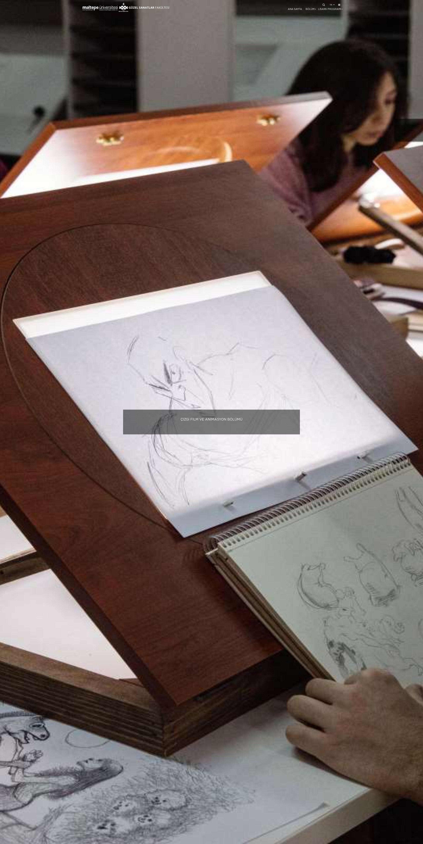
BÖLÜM (310, 9)
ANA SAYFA (295, 9)
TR (331, 5)
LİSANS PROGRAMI (329, 9)
